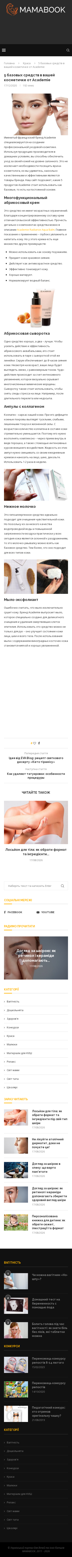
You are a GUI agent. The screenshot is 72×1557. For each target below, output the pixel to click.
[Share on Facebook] (39, 743)
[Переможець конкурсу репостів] (16, 1389)
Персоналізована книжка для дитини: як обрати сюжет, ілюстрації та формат (48, 1222)
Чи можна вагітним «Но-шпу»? (50, 1277)
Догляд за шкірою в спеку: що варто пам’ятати (46, 1167)
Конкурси (13, 1027)
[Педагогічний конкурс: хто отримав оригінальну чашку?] (16, 1414)
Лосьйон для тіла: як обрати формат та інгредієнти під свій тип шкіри (49, 1117)
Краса (27, 63)
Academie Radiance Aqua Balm (36, 229)
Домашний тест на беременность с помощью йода (46, 1303)
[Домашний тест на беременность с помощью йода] (16, 1306)
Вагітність (13, 1001)
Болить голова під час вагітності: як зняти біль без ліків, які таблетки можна (49, 1330)
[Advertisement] (36, 31)
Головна (9, 63)
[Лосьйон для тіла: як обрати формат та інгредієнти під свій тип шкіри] (36, 822)
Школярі (12, 1087)
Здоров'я (12, 1018)
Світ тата (13, 1079)
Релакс (11, 1061)
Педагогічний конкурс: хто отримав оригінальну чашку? (48, 1411)
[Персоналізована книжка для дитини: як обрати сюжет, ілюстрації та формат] (16, 1222)
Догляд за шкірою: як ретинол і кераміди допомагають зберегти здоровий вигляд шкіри (49, 1194)
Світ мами (13, 1070)
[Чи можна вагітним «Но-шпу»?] (16, 1281)
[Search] (68, 50)
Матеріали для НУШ (19, 1053)
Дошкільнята (15, 1010)
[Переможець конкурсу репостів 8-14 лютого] (16, 1365)
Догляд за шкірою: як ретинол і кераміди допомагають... (36, 956)
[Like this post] (34, 743)
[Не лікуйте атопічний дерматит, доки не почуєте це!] (16, 1145)
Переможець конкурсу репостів (49, 1385)
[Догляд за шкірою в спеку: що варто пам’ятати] (16, 1170)
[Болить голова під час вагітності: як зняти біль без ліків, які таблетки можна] (16, 1330)
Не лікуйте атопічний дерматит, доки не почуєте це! (48, 1143)
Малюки (12, 1044)
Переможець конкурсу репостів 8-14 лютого (49, 1360)
